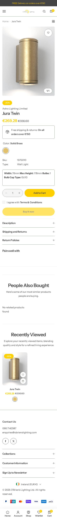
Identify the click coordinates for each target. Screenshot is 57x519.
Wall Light (22, 164)
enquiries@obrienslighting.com (19, 432)
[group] (28, 61)
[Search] (44, 11)
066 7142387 (9, 428)
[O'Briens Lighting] (28, 11)
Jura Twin (15, 389)
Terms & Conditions (31, 202)
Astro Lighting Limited (14, 108)
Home (5, 21)
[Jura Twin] (14, 368)
